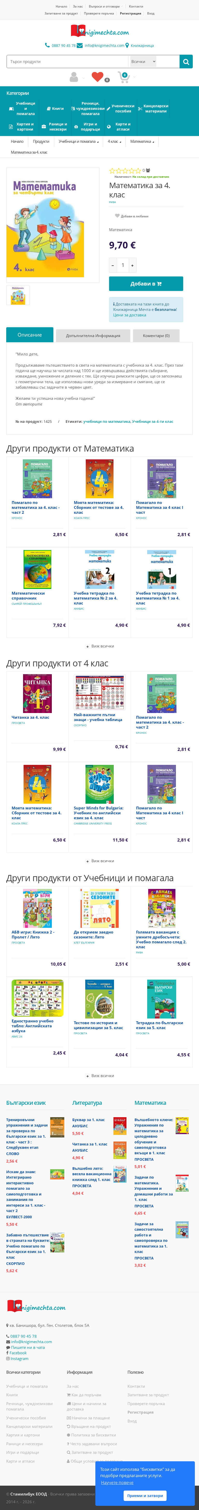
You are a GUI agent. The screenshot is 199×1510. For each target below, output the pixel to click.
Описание (30, 334)
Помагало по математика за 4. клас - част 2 (36, 507)
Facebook (18, 1352)
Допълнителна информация (93, 335)
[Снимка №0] (18, 295)
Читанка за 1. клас (89, 1144)
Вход (150, 13)
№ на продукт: (29, 421)
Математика (141, 141)
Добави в (144, 283)
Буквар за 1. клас (88, 1119)
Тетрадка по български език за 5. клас (159, 1025)
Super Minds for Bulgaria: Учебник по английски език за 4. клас (98, 812)
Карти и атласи (20, 1461)
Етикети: (74, 421)
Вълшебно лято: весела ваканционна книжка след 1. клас (91, 1174)
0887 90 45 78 (63, 45)
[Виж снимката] (53, 225)
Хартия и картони (23, 1434)
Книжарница (142, 45)
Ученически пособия (26, 1417)
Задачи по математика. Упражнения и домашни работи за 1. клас (153, 1188)
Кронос (17, 518)
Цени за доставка (129, 314)
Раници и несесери (24, 1443)
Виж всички (102, 646)
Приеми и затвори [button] (145, 1495)
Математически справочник (28, 595)
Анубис (79, 608)
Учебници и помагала (77, 141)
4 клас (113, 141)
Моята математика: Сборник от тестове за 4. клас (99, 507)
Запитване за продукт (61, 13)
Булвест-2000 (19, 1216)
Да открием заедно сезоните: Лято (93, 934)
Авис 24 (17, 1036)
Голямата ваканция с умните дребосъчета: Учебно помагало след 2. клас (161, 939)
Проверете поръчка (99, 13)
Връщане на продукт (90, 1426)
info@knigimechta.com (31, 1341)
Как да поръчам (85, 1394)
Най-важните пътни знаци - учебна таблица (98, 717)
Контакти (136, 6)
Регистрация (130, 13)
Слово (12, 1153)
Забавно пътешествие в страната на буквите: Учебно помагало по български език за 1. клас (28, 1246)
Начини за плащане (90, 1417)
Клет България (84, 942)
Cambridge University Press (93, 823)
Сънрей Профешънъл (27, 604)
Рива (112, 202)
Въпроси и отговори (104, 6)
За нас (78, 6)
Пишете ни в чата (28, 1347)
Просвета (18, 723)
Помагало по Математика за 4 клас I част (159, 507)
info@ (104, 45)
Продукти (41, 141)
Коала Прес (82, 518)
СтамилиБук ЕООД (28, 1494)
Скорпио (80, 725)
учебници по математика (106, 421)
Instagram (20, 1358)
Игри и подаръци (22, 1452)
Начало (61, 6)
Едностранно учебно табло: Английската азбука (32, 1025)
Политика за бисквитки (93, 1434)
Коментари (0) (156, 335)
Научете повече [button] (117, 1482)
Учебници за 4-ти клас (152, 421)
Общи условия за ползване (96, 1461)
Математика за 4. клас (29, 152)
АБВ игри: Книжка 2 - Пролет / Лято (33, 934)
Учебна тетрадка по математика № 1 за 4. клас (158, 598)
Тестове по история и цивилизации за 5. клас (98, 1025)
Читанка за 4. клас (30, 717)
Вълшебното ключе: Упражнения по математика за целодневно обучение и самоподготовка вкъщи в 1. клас (153, 1136)
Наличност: (123, 177)
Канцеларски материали (29, 1426)
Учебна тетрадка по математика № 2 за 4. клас (95, 598)
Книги (12, 1394)
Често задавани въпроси (93, 1443)
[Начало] (99, 31)
